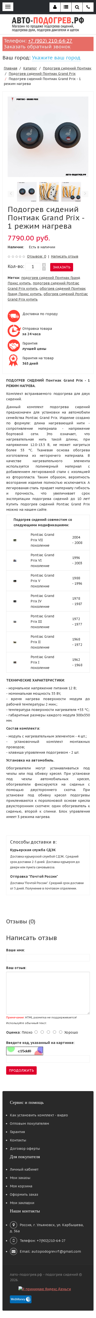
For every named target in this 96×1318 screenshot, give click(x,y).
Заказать (61, 267)
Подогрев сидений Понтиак (67, 68)
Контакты (18, 1140)
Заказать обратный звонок (37, 46)
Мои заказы (20, 1178)
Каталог (30, 68)
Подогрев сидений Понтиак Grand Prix (42, 73)
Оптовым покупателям (29, 1123)
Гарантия (17, 1132)
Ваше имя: (15, 950)
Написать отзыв (64, 256)
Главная (10, 68)
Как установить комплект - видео (39, 1115)
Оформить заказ (24, 1194)
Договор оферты (25, 1148)
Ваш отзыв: (16, 968)
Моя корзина (21, 1186)
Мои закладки (22, 1203)
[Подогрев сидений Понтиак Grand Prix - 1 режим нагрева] (48, 136)
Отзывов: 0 (36, 256)
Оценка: (13, 1032)
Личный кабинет (24, 1169)
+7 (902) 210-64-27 (50, 41)
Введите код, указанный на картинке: (40, 1043)
